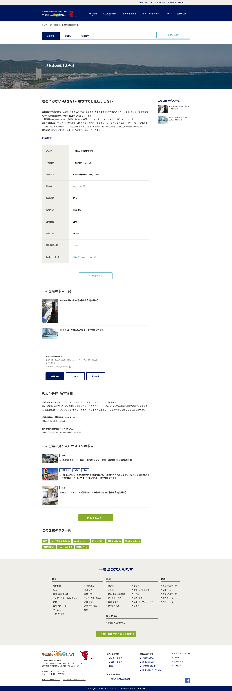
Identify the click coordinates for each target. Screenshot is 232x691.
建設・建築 (88, 601)
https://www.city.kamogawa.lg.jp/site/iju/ (62, 432)
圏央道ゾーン (168, 597)
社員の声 (85, 35)
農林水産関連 (113, 605)
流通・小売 (88, 589)
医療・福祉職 (113, 601)
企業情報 (50, 35)
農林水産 (57, 585)
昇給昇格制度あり (132, 541)
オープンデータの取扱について (74, 679)
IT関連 (136, 593)
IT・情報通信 (89, 585)
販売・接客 (138, 597)
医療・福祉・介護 (59, 605)
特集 (111, 666)
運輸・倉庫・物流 (90, 605)
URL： (48, 366)
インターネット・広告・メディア (66, 597)
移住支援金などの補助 (151, 670)
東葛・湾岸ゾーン (170, 585)
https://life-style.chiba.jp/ (54, 420)
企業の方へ (182, 13)
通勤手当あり (49, 547)
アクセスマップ (73, 666)
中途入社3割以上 (81, 541)
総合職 (111, 585)
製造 (53, 363)
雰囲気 (68, 35)
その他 (136, 605)
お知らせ (178, 665)
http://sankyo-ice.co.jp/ (84, 257)
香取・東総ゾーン (170, 593)
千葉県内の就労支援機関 (119, 678)
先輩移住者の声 (149, 666)
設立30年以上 (98, 541)
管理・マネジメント (142, 589)
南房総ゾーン (82, 547)
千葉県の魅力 (148, 658)
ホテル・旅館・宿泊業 (92, 597)
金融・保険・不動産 (60, 593)
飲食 (55, 601)
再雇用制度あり (114, 541)
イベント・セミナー (150, 13)
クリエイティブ (114, 597)
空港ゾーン (167, 589)
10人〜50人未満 (65, 547)
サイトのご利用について (51, 679)
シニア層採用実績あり (60, 541)
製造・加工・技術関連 (116, 593)
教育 (86, 609)
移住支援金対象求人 (116, 622)
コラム (168, 13)
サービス (57, 609)
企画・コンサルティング (143, 601)
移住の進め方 (148, 662)
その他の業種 (58, 613)
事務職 (111, 589)
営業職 (136, 585)
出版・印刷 (88, 593)
